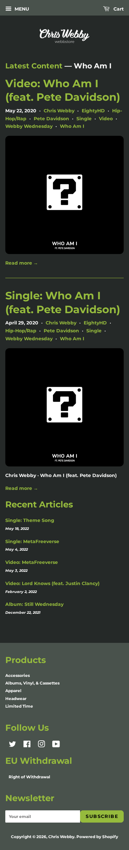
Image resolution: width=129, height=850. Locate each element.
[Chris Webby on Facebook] (27, 745)
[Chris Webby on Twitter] (12, 745)
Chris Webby (59, 111)
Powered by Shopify (97, 836)
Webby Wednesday (29, 126)
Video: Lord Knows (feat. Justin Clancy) (52, 583)
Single (84, 119)
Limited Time (19, 706)
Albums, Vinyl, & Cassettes (32, 683)
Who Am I (72, 126)
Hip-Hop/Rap (20, 331)
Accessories (17, 675)
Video (106, 119)
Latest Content (34, 65)
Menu (21, 9)
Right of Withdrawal (29, 776)
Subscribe (102, 816)
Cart (118, 9)
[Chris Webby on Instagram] (41, 745)
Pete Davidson (51, 119)
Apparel (13, 690)
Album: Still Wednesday (34, 604)
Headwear (15, 698)
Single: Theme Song (29, 520)
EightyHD (93, 111)
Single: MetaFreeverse (32, 541)
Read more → (21, 263)
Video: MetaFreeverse (31, 562)
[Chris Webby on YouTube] (56, 745)
